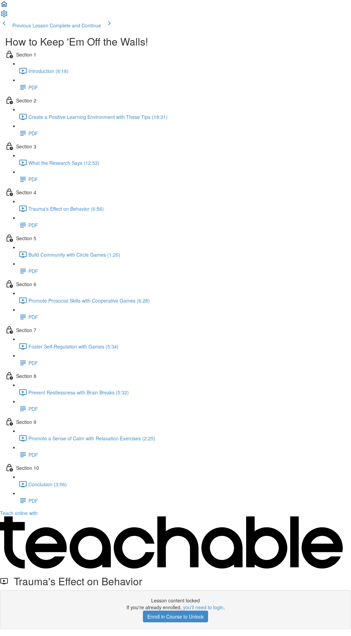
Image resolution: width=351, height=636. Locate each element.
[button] (4, 6)
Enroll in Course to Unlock (175, 616)
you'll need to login (203, 607)
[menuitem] (4, 15)
